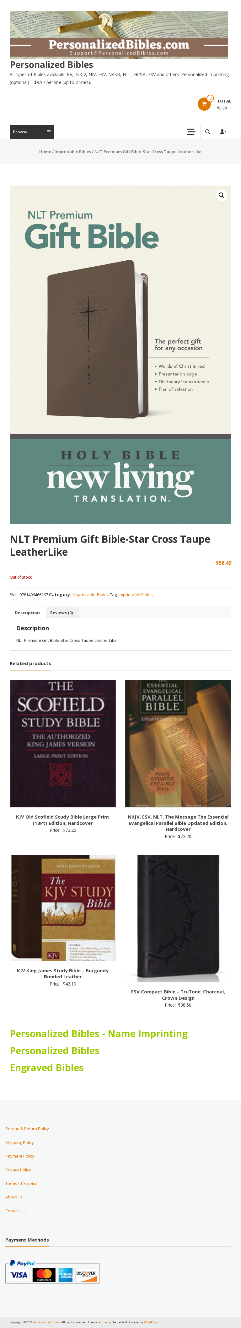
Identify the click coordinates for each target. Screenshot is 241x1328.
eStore (103, 1322)
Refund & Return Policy (27, 1128)
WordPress (151, 1322)
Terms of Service (21, 1183)
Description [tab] (27, 612)
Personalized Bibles (51, 64)
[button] (221, 195)
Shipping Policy (19, 1142)
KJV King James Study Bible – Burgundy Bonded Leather (63, 973)
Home (45, 151)
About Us (14, 1197)
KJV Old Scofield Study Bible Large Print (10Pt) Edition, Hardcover (63, 820)
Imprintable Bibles (73, 151)
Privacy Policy (18, 1170)
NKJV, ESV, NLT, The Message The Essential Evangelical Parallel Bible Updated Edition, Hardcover (178, 823)
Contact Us (15, 1211)
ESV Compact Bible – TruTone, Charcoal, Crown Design (178, 994)
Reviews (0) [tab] (61, 612)
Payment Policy (19, 1156)
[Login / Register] (223, 132)
